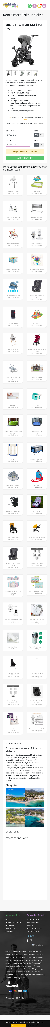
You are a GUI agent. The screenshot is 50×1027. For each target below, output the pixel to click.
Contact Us (9, 931)
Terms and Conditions (13, 922)
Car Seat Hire (23, 960)
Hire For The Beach (33, 931)
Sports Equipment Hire (13, 963)
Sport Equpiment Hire (34, 928)
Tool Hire (8, 957)
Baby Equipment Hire (35, 954)
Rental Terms (9, 925)
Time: (36, 131)
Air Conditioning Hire (36, 960)
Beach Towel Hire (19, 957)
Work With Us (10, 928)
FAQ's (7, 919)
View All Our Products (30, 963)
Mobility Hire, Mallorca (34, 919)
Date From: (10, 131)
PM (41, 135)
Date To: (9, 140)
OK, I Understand (18, 1025)
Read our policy (33, 1025)
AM (36, 135)
